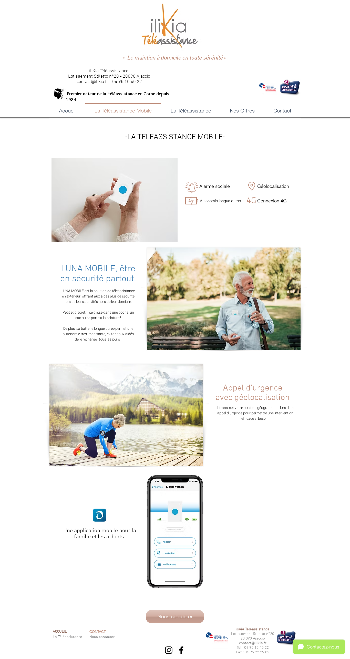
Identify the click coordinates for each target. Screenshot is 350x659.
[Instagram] (169, 650)
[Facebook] (181, 650)
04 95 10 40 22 (256, 647)
